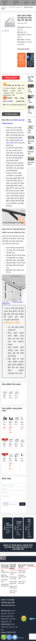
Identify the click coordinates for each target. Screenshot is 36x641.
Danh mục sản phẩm (15, 7)
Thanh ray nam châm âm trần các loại (22, 460)
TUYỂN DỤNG (26, 3)
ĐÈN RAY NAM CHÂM (5, 576)
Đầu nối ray (10, 423)
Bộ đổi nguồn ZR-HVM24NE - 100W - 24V (17, 460)
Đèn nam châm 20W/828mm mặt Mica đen (17, 423)
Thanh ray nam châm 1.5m (17, 397)
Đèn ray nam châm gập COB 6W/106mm (5, 460)
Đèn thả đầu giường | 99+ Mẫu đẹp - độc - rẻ (31, 142)
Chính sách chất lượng (22, 571)
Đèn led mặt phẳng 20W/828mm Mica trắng (17, 445)
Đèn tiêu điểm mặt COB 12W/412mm (11, 445)
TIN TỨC (30, 121)
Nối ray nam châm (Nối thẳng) (11, 460)
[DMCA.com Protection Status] (23, 619)
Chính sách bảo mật (13, 591)
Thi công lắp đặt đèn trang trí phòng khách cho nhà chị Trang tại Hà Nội (31, 101)
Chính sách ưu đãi (13, 573)
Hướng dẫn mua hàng (13, 577)
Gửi (22, 504)
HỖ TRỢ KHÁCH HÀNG (5, 3)
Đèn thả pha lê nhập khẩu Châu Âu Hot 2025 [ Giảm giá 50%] (31, 163)
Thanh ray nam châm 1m (11, 397)
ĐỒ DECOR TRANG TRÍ (5, 585)
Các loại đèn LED (22, 423)
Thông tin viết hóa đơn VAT (22, 576)
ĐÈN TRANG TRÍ (5, 571)
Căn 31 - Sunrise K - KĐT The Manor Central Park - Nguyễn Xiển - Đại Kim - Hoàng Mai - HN (8, 616)
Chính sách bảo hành (22, 582)
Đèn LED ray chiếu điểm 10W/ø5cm (5, 445)
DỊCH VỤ (33, 3)
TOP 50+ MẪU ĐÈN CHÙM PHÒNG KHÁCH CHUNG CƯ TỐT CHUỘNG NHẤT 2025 (31, 132)
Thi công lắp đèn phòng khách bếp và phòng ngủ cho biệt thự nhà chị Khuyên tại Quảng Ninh (31, 112)
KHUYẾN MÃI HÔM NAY (16, 3)
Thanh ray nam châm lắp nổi (5, 423)
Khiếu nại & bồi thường (13, 587)
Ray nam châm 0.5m (5, 397)
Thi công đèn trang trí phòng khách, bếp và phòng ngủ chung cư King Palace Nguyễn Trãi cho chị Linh (31, 91)
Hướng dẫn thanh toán (13, 582)
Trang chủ (3, 7)
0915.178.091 (8, 101)
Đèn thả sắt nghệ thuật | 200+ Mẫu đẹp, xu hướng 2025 (31, 153)
